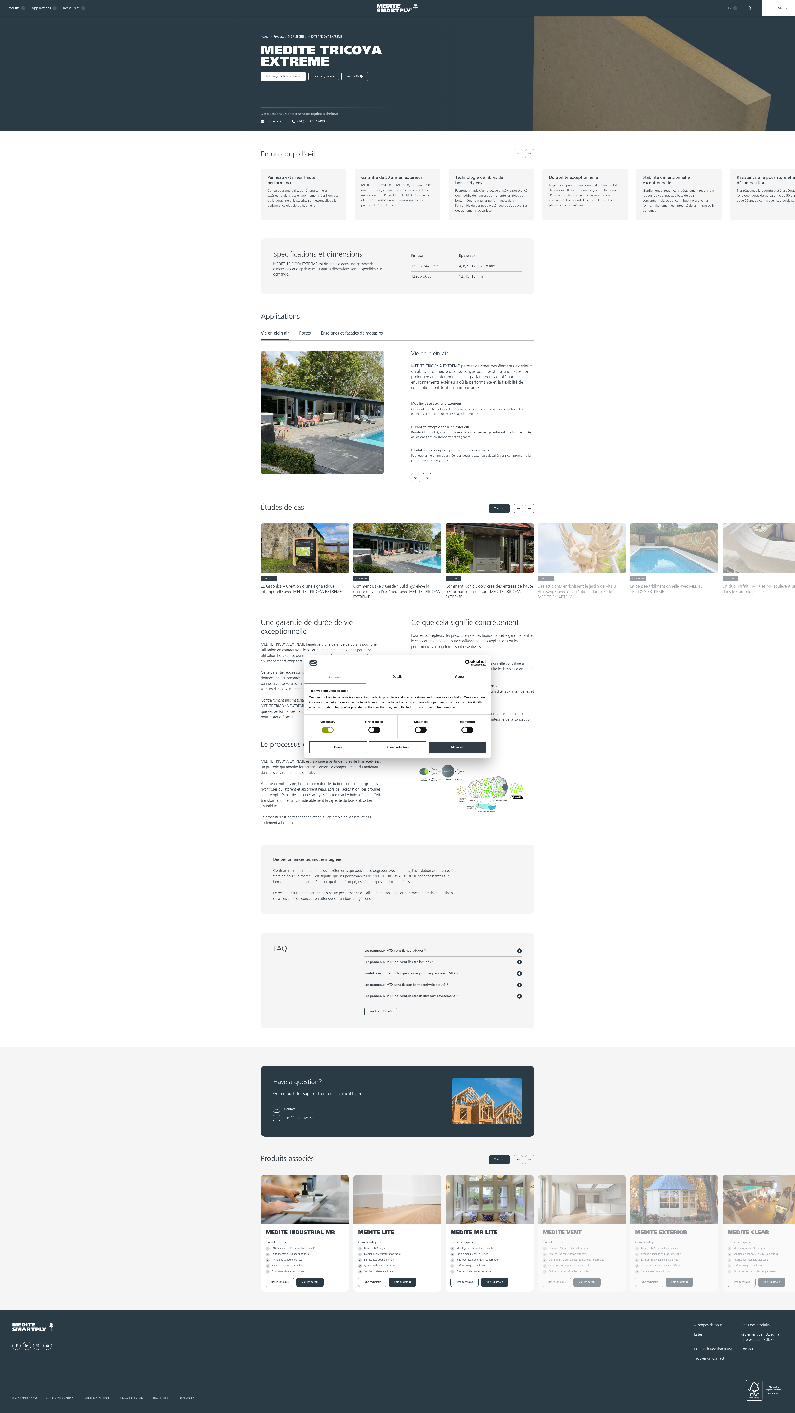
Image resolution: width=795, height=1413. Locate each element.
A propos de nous (708, 1325)
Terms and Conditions (131, 1398)
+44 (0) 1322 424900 (311, 121)
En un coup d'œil (321, 1404)
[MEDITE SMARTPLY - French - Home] (397, 8)
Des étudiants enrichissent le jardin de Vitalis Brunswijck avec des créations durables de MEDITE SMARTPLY (577, 591)
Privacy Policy (160, 1398)
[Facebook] (16, 1346)
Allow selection (397, 747)
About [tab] (459, 676)
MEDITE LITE (376, 1232)
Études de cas (425, 1404)
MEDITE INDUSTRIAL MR (300, 1232)
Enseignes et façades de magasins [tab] (352, 333)
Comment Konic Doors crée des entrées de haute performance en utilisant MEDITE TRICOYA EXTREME (489, 591)
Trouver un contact (709, 1358)
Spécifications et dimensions (361, 1404)
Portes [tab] (305, 333)
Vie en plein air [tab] (275, 333)
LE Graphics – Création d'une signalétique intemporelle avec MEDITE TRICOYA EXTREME (301, 589)
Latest (698, 1334)
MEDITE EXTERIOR (661, 1232)
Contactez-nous (276, 121)
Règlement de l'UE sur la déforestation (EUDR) (760, 1337)
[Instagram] (37, 1346)
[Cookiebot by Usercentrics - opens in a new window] (468, 663)
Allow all (457, 747)
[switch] (374, 730)
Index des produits (755, 1325)
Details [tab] (398, 676)
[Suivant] (529, 153)
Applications (398, 1404)
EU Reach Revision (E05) (713, 1349)
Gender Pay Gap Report (97, 1398)
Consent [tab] (335, 677)
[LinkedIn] (27, 1346)
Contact (747, 1349)
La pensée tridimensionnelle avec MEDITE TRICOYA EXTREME (666, 589)
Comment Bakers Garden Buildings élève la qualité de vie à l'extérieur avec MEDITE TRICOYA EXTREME (396, 591)
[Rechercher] (749, 8)
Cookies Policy (186, 1398)
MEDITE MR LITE (473, 1232)
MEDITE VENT (562, 1232)
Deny (338, 747)
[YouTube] (47, 1346)
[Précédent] (518, 153)
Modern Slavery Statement (60, 1398)
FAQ (446, 1404)
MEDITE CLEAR (748, 1232)
